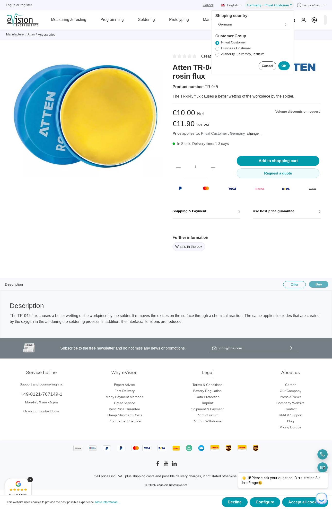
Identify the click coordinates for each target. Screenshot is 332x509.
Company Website (290, 403)
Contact (291, 409)
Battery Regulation (207, 391)
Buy (318, 284)
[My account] (303, 20)
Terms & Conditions (207, 385)
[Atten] (296, 67)
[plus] (213, 167)
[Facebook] (158, 465)
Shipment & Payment (207, 409)
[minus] (178, 167)
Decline (235, 502)
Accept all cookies (305, 502)
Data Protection (207, 397)
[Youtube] (166, 465)
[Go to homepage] (19, 19)
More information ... (108, 502)
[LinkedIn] (174, 465)
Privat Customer (233, 42)
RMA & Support (290, 415)
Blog (290, 421)
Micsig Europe (290, 427)
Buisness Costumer (236, 48)
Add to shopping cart (278, 161)
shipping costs (143, 476)
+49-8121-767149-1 (41, 394)
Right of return (207, 415)
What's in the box (188, 246)
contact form (49, 411)
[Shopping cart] (325, 20)
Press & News (290, 397)
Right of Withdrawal (207, 421)
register (26, 5)
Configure (265, 502)
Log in (10, 5)
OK (284, 66)
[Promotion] (314, 20)
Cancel (267, 66)
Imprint (207, 403)
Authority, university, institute (243, 54)
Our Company (290, 391)
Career (208, 5)
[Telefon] (322, 454)
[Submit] (291, 348)
